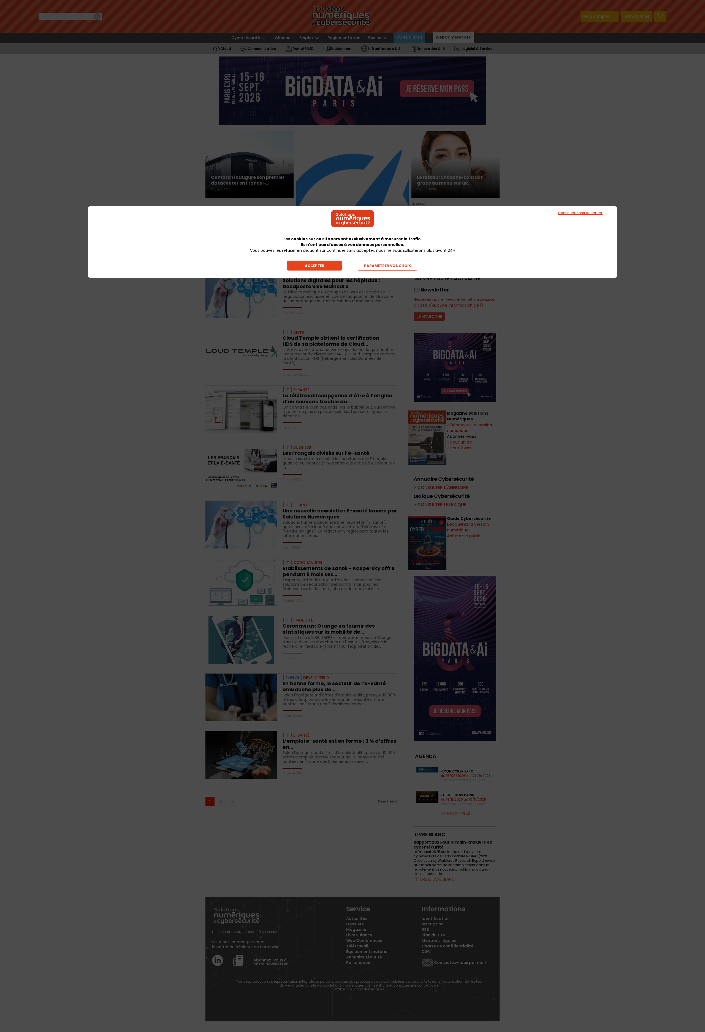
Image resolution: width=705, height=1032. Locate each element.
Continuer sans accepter (580, 212)
